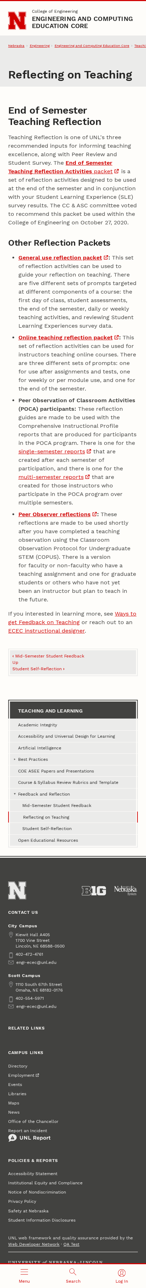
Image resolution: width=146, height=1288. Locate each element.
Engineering (40, 46)
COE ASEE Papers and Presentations (56, 771)
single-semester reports (51, 451)
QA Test (71, 1244)
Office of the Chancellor (33, 1121)
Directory (17, 1066)
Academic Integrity (37, 724)
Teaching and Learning (50, 711)
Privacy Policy (22, 1201)
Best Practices (33, 759)
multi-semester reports (51, 477)
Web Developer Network (34, 1244)
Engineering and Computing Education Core (82, 22)
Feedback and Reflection (44, 794)
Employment (21, 1075)
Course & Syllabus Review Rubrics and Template (68, 782)
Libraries (17, 1093)
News (13, 1112)
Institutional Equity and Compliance (45, 1182)
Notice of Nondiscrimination (37, 1192)
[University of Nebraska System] (126, 891)
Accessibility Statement (32, 1173)
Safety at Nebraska (28, 1210)
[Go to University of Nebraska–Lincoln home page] (17, 21)
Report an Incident (27, 1130)
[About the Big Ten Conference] (94, 891)
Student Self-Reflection (38, 668)
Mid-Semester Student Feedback (48, 656)
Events (15, 1084)
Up (15, 662)
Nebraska (16, 46)
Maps (13, 1103)
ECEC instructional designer (46, 630)
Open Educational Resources (48, 840)
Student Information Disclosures (41, 1220)
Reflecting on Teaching (46, 817)
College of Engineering (55, 11)
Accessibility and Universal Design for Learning (66, 736)
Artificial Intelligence (39, 748)
